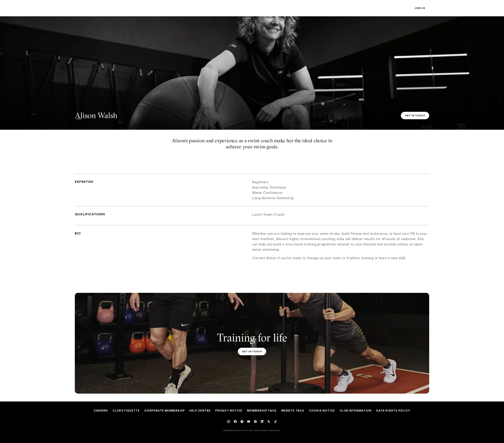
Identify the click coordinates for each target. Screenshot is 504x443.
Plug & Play (275, 430)
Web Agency (261, 430)
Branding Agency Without (238, 430)
